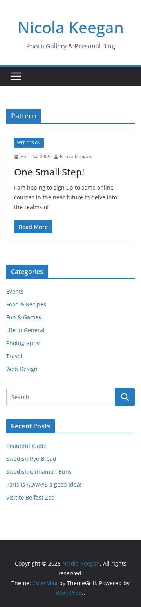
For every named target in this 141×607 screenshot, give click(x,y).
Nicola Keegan (71, 27)
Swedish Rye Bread (31, 458)
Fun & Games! (24, 317)
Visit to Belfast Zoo (30, 497)
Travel (14, 356)
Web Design (29, 142)
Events (15, 291)
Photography (23, 343)
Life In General (25, 330)
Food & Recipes (26, 304)
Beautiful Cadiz (26, 445)
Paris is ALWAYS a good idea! (43, 484)
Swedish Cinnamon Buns (39, 471)
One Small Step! (49, 171)
